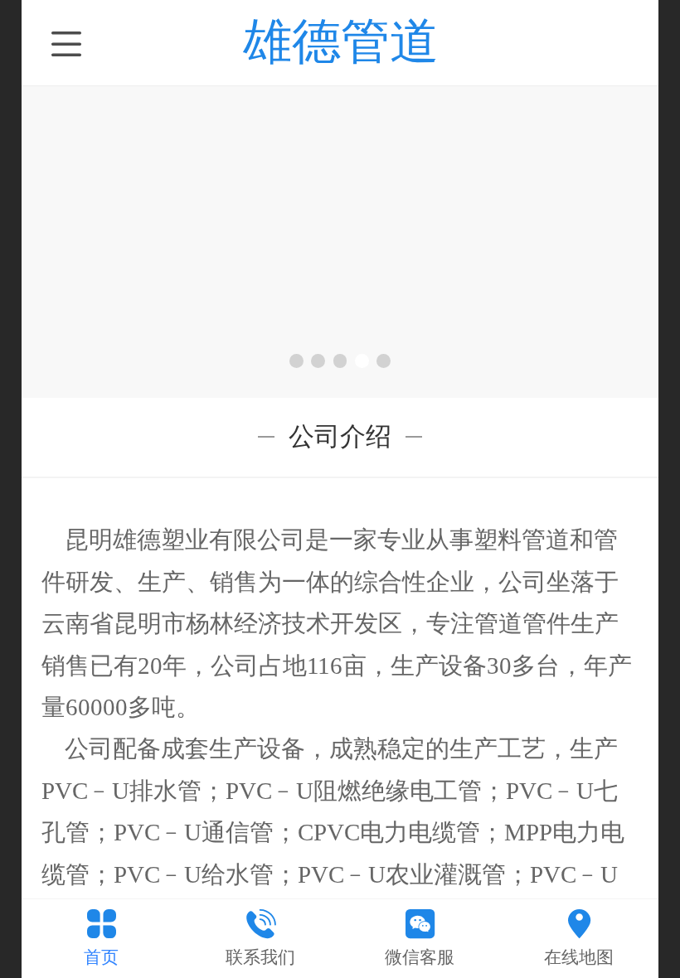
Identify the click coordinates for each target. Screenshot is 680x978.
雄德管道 (341, 41)
